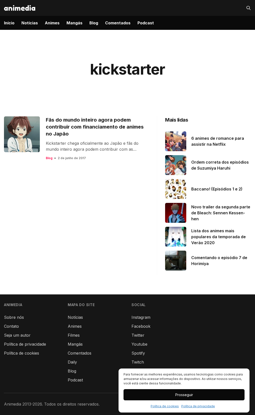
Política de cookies (165, 406)
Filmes (74, 335)
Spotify (138, 353)
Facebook (140, 326)
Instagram (140, 317)
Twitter (137, 335)
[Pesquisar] (248, 7)
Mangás (74, 22)
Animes (52, 22)
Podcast (145, 22)
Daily (72, 362)
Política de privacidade (198, 406)
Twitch (137, 362)
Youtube (139, 344)
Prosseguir (184, 395)
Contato (11, 326)
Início (9, 22)
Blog (93, 22)
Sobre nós (14, 317)
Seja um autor (17, 335)
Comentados (117, 22)
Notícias (29, 22)
